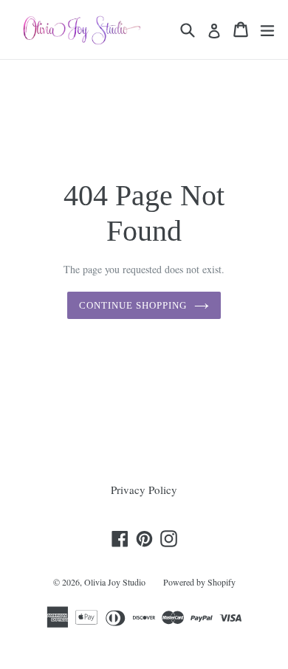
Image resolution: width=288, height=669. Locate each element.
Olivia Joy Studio (114, 582)
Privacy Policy (144, 489)
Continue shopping (133, 305)
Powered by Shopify (199, 582)
